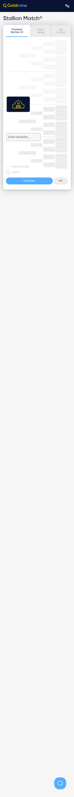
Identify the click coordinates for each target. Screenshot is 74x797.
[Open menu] (67, 5)
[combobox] (20, 137)
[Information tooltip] (40, 17)
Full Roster (29, 180)
